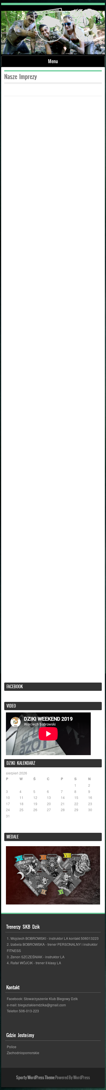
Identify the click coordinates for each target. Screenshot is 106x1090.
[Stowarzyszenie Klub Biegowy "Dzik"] (67, 26)
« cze (10, 827)
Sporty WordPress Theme (35, 1077)
